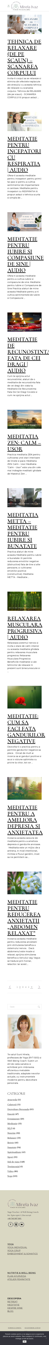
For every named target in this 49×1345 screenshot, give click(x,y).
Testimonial (13, 1166)
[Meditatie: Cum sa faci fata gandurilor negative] (24, 697)
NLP (9, 1128)
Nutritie (11, 1133)
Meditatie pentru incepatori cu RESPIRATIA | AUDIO (24, 154)
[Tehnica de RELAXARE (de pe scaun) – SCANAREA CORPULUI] (24, 24)
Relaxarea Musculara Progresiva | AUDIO (24, 628)
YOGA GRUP (14, 1250)
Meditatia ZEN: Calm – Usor (24, 442)
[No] (46, 1338)
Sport (10, 1157)
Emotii (10, 1114)
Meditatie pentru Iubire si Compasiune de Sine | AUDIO (25, 255)
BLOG (10, 1311)
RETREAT (12, 1301)
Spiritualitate (14, 1152)
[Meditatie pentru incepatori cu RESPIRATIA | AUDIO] (24, 121)
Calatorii (12, 1104)
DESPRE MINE (15, 1308)
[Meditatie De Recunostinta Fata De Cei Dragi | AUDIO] (24, 322)
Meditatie (12, 1124)
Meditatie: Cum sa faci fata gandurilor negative (26, 729)
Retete (10, 1143)
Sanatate (11, 1147)
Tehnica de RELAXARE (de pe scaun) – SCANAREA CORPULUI (24, 57)
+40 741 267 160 (14, 1218)
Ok (25, 1341)
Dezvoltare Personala (18, 1109)
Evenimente (13, 1119)
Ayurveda (12, 1100)
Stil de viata (13, 1162)
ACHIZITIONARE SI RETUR (32, 1328)
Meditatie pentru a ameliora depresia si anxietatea (25, 820)
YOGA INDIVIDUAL (17, 1247)
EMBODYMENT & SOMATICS (22, 1254)
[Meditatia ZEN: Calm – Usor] (24, 419)
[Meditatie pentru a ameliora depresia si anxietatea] (24, 788)
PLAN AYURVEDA (16, 1276)
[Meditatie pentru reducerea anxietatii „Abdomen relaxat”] (24, 883)
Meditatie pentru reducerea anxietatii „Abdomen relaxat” (24, 918)
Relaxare (11, 1138)
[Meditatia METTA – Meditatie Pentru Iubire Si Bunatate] (24, 497)
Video (10, 1171)
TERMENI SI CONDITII (15, 1328)
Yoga (9, 1176)
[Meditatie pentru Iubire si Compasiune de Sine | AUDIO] (24, 221)
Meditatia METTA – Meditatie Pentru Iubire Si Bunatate (22, 530)
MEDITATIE (13, 1305)
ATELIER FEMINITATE (18, 1279)
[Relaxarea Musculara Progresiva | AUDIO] (24, 601)
